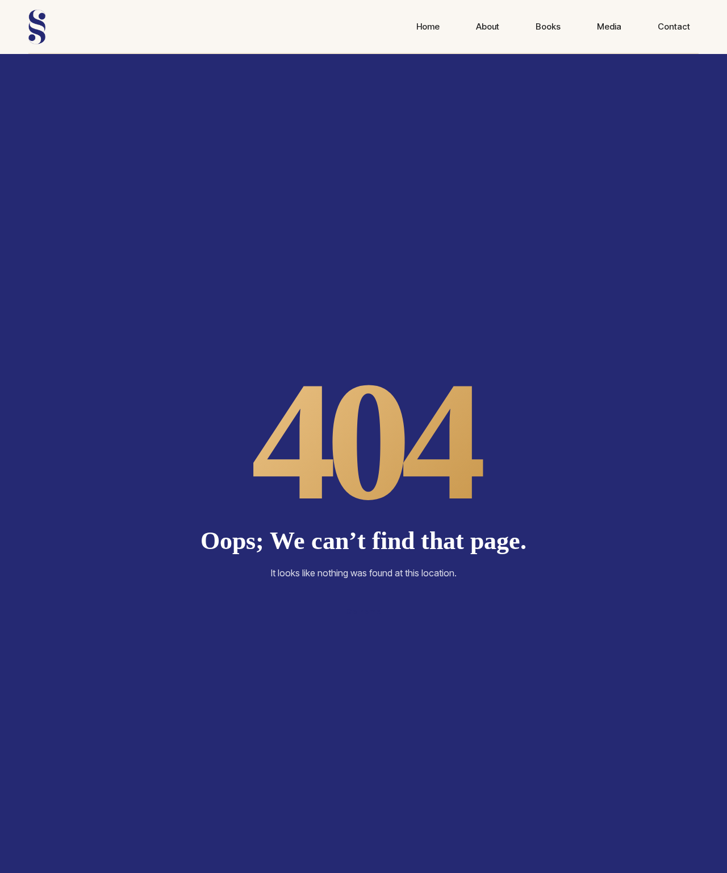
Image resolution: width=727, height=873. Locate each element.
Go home (363, 611)
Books (548, 26)
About (487, 26)
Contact (674, 26)
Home (428, 26)
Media (609, 26)
